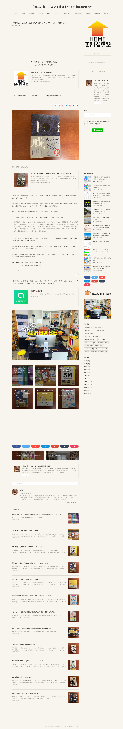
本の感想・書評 (66, 13)
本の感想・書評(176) (16, 270)
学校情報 (40, 13)
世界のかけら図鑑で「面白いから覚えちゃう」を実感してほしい (30, 563)
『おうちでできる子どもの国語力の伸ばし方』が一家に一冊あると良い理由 (33, 612)
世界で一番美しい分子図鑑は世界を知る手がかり (26, 693)
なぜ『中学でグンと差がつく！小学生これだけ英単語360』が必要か (31, 595)
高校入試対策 (78, 13)
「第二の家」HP (97, 53)
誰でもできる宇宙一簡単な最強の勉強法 (96, 351)
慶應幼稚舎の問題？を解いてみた (101, 241)
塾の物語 (88, 13)
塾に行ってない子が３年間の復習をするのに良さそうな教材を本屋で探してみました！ (36, 514)
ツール (56, 13)
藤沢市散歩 (89, 330)
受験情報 (31, 13)
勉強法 (48, 13)
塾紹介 (23, 13)
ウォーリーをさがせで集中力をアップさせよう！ (26, 530)
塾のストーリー (101, 349)
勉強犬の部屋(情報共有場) (97, 62)
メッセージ (89, 349)
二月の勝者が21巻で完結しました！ (22, 677)
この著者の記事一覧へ (71, 502)
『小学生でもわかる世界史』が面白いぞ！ (24, 644)
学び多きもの (103, 342)
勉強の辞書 (97, 13)
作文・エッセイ (90, 342)
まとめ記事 (100, 330)
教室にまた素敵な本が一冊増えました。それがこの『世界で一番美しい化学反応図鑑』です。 (34, 631)
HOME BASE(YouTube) (97, 71)
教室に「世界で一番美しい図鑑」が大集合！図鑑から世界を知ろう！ (31, 628)
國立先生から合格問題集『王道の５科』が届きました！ (27, 547)
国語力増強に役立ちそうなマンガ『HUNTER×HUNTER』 (28, 661)
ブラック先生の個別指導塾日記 (93, 336)
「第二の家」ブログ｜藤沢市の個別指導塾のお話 (61, 6)
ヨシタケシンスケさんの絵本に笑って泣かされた (26, 579)
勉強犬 (21, 490)
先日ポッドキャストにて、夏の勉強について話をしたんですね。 (27, 517)
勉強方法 (89, 345)
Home (15, 13)
